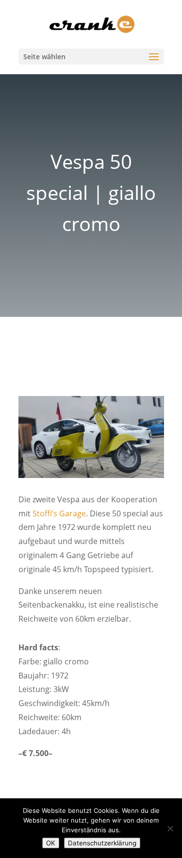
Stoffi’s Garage (59, 513)
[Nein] (170, 828)
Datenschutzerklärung (102, 843)
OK (50, 843)
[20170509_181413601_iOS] (91, 477)
